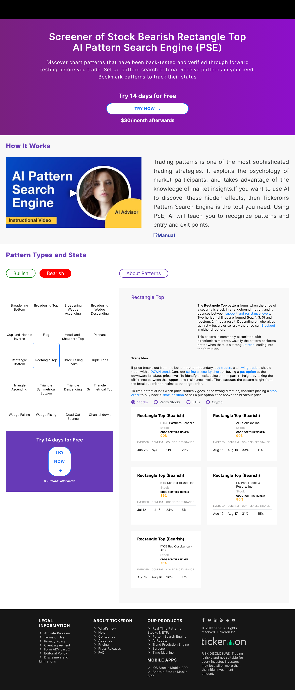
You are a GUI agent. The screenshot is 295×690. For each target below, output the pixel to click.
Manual (166, 235)
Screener (159, 648)
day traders (223, 368)
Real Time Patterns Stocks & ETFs (164, 630)
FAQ (101, 652)
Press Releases (109, 648)
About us (105, 640)
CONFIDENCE (174, 442)
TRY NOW (144, 108)
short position (173, 395)
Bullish (20, 273)
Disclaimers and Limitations (53, 659)
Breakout (268, 325)
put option (248, 372)
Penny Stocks (170, 402)
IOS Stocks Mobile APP (170, 668)
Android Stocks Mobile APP (167, 674)
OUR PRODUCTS (165, 620)
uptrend (248, 345)
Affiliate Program (57, 633)
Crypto (217, 402)
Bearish (55, 273)
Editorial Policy (55, 653)
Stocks (142, 402)
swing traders (250, 368)
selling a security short (203, 372)
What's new (107, 628)
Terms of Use (54, 637)
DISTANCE (188, 442)
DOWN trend (160, 372)
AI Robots (160, 640)
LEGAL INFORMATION (54, 623)
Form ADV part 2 (57, 649)
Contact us (106, 636)
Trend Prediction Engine (171, 644)
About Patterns (143, 273)
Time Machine (163, 652)
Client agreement (57, 645)
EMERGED (143, 442)
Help (101, 632)
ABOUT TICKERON (112, 620)
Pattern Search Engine (169, 636)
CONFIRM (157, 442)
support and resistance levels (247, 313)
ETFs (196, 402)
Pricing (103, 644)
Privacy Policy (55, 641)
